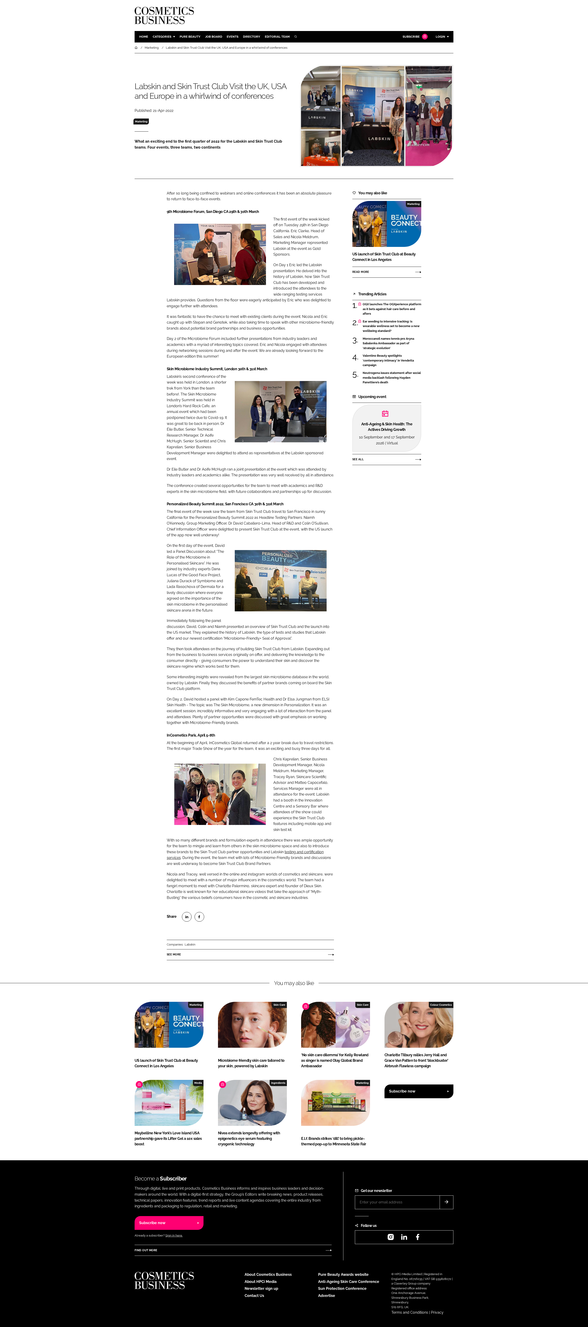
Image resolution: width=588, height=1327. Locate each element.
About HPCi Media (261, 1281)
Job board (213, 36)
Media (198, 1082)
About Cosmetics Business (268, 1274)
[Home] (136, 47)
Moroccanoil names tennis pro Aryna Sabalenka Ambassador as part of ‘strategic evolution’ (392, 343)
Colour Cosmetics (441, 1004)
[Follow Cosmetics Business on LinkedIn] (404, 1238)
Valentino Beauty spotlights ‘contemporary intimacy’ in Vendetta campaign (392, 360)
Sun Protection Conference (342, 1288)
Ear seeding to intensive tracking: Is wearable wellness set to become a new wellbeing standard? (392, 326)
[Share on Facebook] (199, 917)
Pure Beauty (190, 36)
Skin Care (279, 1004)
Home (143, 36)
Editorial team (277, 36)
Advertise (326, 1295)
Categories (162, 36)
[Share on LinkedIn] (187, 917)
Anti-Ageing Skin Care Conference (348, 1281)
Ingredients (278, 1082)
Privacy (437, 1312)
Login (440, 36)
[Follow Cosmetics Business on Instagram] (390, 1238)
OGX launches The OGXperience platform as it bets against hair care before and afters (392, 309)
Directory (251, 36)
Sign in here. (174, 1235)
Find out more (146, 1250)
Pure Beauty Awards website (343, 1274)
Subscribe (411, 36)
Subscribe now (402, 1091)
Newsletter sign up (261, 1288)
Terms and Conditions (409, 1312)
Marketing (141, 121)
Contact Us (254, 1295)
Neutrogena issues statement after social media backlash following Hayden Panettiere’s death (392, 378)
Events (232, 36)
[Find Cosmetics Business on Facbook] (417, 1238)
